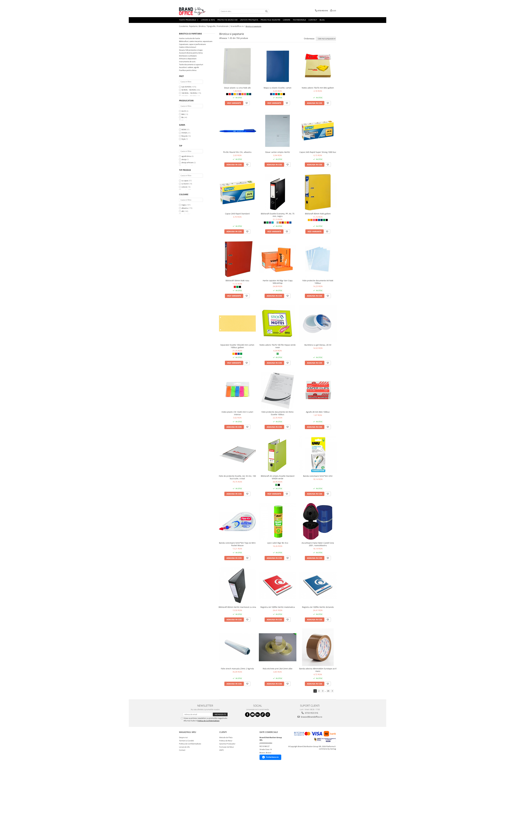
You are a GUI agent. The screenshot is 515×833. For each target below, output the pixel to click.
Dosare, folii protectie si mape (191, 50)
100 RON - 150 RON (189, 93)
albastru (184, 208)
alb (182, 211)
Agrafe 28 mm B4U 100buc (318, 412)
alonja (183, 159)
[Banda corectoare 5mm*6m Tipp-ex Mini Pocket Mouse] (237, 521)
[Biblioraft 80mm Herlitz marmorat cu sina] (237, 585)
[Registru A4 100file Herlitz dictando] (318, 585)
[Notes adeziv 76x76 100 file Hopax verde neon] (277, 323)
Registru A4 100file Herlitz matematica (277, 607)
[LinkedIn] (257, 714)
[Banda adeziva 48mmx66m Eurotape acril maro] (318, 647)
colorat (184, 187)
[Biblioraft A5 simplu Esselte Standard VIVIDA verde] (277, 454)
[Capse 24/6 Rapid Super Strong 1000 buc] (318, 130)
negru (183, 205)
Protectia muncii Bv (227, 19)
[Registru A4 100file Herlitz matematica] (277, 585)
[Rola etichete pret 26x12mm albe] (277, 647)
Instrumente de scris (187, 61)
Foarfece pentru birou (187, 70)
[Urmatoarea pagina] (332, 691)
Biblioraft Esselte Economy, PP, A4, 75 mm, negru (277, 214)
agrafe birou (186, 156)
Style (183, 139)
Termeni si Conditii (186, 740)
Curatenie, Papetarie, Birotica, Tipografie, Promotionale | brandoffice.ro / (212, 26)
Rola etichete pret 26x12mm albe (277, 668)
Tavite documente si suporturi (191, 64)
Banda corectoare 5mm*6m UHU (317, 476)
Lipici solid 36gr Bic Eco (277, 543)
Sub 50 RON (186, 87)
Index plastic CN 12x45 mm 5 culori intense (237, 413)
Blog (322, 19)
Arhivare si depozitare (187, 58)
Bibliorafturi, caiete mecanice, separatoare (195, 41)
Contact (312, 19)
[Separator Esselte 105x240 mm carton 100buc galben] (237, 323)
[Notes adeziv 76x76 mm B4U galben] (318, 66)
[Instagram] (267, 714)
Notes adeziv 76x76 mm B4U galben (318, 87)
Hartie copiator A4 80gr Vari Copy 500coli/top (278, 281)
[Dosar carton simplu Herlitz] (277, 130)
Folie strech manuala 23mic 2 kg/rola (237, 668)
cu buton (185, 183)
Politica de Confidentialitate (208, 720)
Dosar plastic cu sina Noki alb (237, 87)
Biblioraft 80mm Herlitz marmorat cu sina (237, 607)
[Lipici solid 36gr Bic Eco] (277, 521)
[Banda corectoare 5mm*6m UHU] (318, 454)
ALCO (183, 111)
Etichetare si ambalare (188, 56)
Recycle (184, 136)
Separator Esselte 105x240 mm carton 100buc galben (237, 346)
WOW (183, 129)
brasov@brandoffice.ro (311, 716)
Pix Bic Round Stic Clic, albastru (237, 152)
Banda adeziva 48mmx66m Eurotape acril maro (317, 669)
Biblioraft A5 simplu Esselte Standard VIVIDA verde (277, 477)
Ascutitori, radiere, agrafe (189, 67)
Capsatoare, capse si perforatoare (192, 44)
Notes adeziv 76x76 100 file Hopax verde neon (278, 346)
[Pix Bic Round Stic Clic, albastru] (237, 130)
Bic (182, 117)
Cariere (286, 19)
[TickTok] (262, 714)
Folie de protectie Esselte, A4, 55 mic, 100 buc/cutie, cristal (237, 477)
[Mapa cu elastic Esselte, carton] (277, 66)
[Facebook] (247, 714)
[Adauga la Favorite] (247, 103)
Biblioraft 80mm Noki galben (318, 213)
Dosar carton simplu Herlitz (277, 152)
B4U (183, 114)
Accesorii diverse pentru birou (191, 53)
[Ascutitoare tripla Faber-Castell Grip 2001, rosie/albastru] (318, 521)
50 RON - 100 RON (188, 90)
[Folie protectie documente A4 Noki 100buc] (318, 259)
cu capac (184, 180)
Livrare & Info (208, 19)
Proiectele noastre (270, 19)
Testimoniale (299, 19)
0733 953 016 (311, 713)
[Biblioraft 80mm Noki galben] (318, 192)
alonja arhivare (187, 162)
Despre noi (183, 737)
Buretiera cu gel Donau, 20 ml (317, 345)
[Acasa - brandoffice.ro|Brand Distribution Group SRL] (192, 11)
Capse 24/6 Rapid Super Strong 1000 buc (317, 152)
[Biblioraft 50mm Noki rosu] (237, 259)
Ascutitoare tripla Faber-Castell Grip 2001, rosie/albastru (318, 544)
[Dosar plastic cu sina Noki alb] (237, 66)
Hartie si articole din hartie (189, 38)
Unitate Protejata (249, 19)
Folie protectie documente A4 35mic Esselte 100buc (278, 413)
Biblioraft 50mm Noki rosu (237, 280)
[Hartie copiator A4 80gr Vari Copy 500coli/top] (277, 259)
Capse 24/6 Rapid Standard (237, 213)
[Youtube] (252, 714)
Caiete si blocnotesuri (187, 47)
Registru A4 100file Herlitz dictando (318, 607)
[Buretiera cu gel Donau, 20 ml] (318, 323)
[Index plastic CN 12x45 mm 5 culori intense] (237, 390)
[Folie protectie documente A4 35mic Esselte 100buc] (277, 390)
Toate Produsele (188, 19)
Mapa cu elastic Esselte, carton (277, 87)
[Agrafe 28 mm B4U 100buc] (318, 390)
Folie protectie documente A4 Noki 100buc (317, 281)
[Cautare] (266, 11)
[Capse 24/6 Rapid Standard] (237, 192)
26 (328, 691)
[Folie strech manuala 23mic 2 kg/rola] (237, 647)
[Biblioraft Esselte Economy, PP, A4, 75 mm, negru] (277, 192)
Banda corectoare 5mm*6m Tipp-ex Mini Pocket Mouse (237, 544)
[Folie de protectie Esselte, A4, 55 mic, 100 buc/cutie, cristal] (237, 454)
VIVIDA (184, 133)
